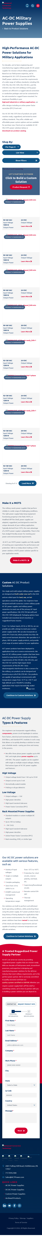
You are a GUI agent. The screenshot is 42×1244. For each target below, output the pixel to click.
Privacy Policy (14, 1218)
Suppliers (30, 1218)
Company (9, 1051)
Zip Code (8, 1091)
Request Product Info (26, 1004)
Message (9, 1111)
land (21, 597)
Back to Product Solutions (16, 28)
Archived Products (13, 1198)
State (7, 1081)
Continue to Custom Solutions (20, 695)
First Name (10, 1021)
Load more (26, 483)
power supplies (27, 756)
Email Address (11, 1041)
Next (20, 1130)
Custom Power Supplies (15, 1194)
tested (24, 920)
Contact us (11, 1004)
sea (24, 597)
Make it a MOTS (20, 560)
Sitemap (23, 1218)
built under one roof (23, 594)
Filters (21, 160)
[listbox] (11, 147)
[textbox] (22, 1085)
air (31, 597)
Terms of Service (21, 1222)
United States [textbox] (12, 1105)
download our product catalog (14, 131)
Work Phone (11, 1061)
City (7, 1071)
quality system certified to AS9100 (15, 982)
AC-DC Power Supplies (15, 1185)
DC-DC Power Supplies (15, 1189)
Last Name (10, 1030)
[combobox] (21, 152)
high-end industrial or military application (18, 102)
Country (8, 1101)
